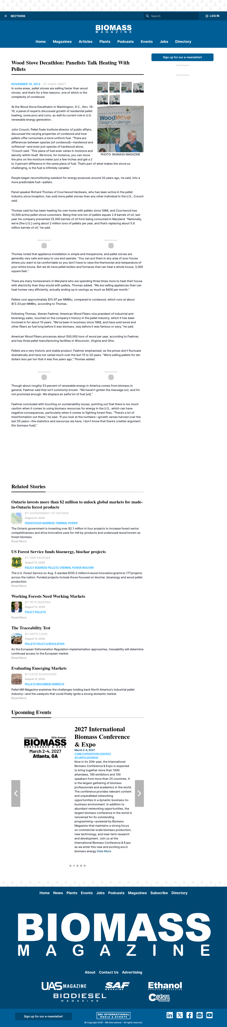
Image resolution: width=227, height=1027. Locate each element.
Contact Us (108, 972)
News (58, 893)
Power (72, 522)
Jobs (164, 41)
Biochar (88, 567)
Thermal (61, 522)
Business (48, 522)
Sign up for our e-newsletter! (182, 57)
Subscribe (159, 893)
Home (41, 41)
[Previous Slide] (15, 793)
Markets (58, 683)
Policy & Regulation (50, 643)
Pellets (53, 567)
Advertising (132, 972)
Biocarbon (43, 683)
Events (147, 41)
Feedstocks (33, 522)
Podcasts (125, 41)
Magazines (62, 41)
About (90, 972)
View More (93, 859)
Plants (104, 41)
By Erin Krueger (38, 558)
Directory (183, 41)
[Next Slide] (139, 793)
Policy (29, 567)
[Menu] (5, 16)
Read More (19, 541)
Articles (85, 41)
